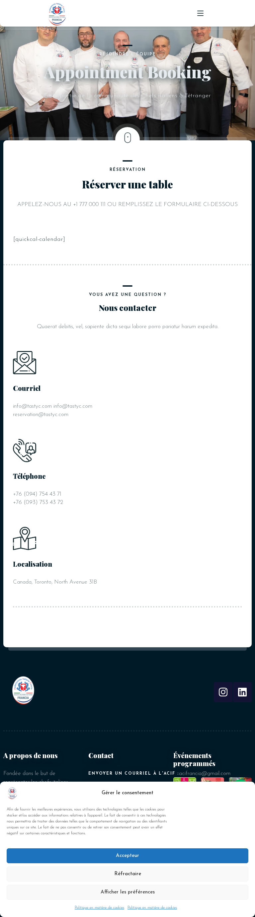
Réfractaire (127, 874)
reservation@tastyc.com (40, 414)
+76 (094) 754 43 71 (37, 494)
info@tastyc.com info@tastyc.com (52, 406)
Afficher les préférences (128, 892)
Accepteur (127, 855)
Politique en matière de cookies (99, 908)
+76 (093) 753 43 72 (38, 502)
